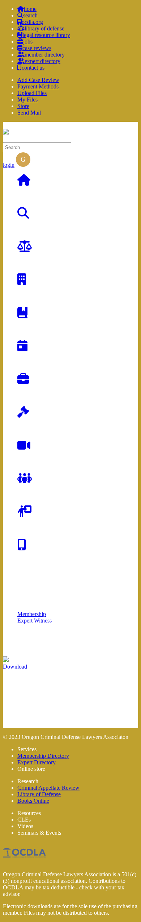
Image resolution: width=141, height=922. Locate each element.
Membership (31, 614)
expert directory (42, 61)
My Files (27, 99)
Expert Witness (34, 620)
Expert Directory (36, 762)
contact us (33, 68)
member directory (45, 54)
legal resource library (46, 35)
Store (23, 106)
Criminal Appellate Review (48, 788)
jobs (28, 41)
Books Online (33, 801)
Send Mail (29, 112)
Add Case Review (38, 80)
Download (15, 666)
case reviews (36, 48)
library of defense (44, 28)
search (30, 15)
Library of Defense (39, 794)
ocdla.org (32, 22)
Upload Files (32, 93)
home (30, 9)
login (8, 165)
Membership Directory (43, 756)
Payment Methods (38, 86)
